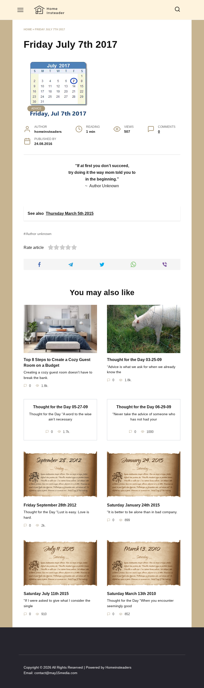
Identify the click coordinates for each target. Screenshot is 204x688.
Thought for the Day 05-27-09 (60, 407)
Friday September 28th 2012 (50, 505)
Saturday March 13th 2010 (131, 594)
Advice (36, 108)
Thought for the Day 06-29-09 (143, 407)
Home (28, 29)
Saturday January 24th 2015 (133, 505)
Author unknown (38, 234)
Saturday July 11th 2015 (46, 594)
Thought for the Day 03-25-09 (134, 360)
